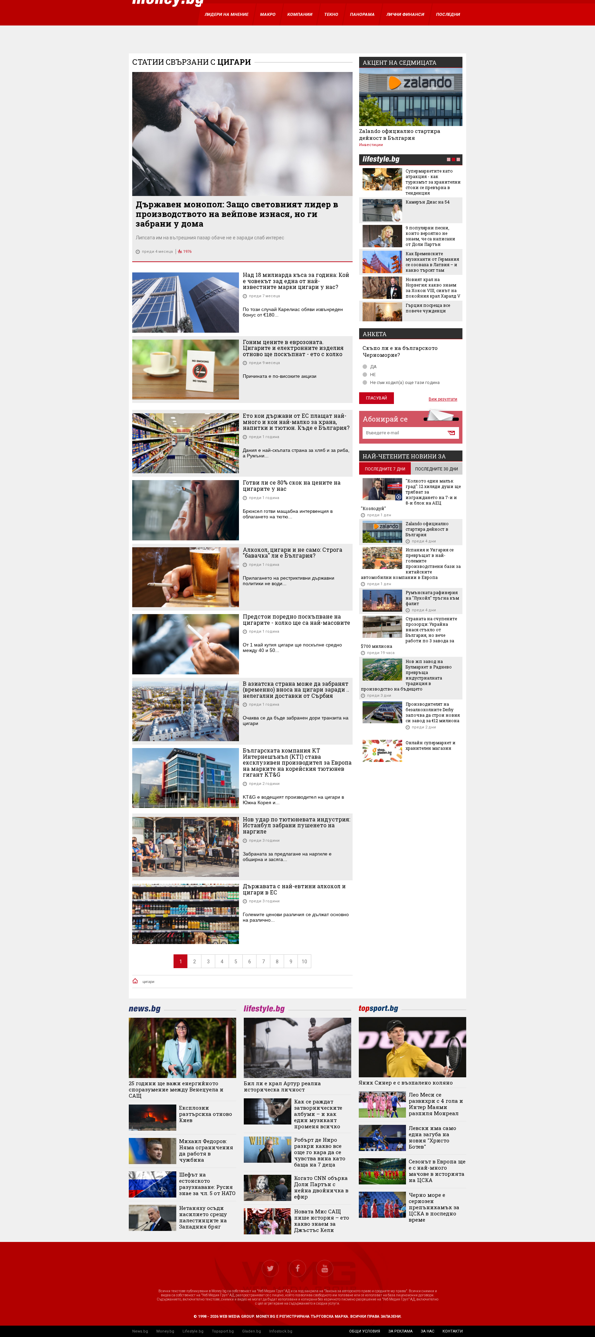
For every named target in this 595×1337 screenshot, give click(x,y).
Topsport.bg (223, 1331)
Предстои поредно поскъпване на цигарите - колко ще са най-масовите (296, 619)
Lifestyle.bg (192, 1331)
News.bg (140, 1331)
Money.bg (165, 1331)
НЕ (373, 374)
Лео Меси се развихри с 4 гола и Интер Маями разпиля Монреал (436, 1103)
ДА (373, 366)
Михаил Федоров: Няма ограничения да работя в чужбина (206, 1150)
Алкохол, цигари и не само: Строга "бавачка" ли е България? (292, 553)
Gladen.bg (251, 1331)
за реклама (400, 1331)
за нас (427, 1331)
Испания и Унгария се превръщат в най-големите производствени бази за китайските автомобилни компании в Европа (411, 563)
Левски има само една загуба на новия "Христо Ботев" (432, 1137)
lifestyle (381, 160)
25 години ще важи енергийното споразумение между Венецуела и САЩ (176, 1089)
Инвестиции (371, 145)
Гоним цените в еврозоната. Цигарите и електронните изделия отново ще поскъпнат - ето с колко (293, 348)
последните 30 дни (436, 469)
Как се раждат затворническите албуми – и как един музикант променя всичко (318, 1113)
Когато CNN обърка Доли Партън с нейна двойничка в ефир (321, 1187)
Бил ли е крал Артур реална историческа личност (282, 1086)
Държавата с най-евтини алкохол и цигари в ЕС (294, 889)
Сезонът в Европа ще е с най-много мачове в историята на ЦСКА (437, 1170)
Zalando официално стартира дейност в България (399, 134)
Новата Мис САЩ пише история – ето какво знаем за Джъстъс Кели (321, 1220)
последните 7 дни (385, 469)
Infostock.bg (280, 1331)
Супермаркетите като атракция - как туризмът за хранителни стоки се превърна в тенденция (433, 182)
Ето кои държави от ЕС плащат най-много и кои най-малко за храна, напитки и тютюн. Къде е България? (296, 422)
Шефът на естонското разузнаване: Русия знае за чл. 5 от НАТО (207, 1183)
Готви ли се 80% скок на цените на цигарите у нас (292, 485)
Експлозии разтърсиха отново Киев (205, 1114)
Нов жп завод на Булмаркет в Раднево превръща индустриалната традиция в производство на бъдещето (406, 675)
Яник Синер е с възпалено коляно (406, 1082)
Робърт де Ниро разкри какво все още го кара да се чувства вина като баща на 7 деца (319, 1152)
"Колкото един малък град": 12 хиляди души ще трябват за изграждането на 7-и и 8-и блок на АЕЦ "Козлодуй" (411, 494)
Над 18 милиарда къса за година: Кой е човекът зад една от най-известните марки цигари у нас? (296, 281)
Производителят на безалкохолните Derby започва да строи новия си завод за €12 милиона (433, 712)
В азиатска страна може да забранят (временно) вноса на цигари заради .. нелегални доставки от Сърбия (296, 690)
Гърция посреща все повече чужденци (428, 307)
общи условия (364, 1331)
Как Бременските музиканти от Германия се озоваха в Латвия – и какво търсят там (432, 262)
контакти (452, 1331)
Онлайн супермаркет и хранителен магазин (431, 745)
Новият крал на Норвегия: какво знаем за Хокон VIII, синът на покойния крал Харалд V (433, 288)
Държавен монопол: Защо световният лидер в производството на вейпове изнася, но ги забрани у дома (237, 214)
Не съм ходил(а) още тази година (405, 382)
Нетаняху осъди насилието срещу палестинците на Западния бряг (203, 1217)
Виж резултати (443, 399)
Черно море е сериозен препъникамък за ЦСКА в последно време (434, 1207)
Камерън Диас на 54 (428, 202)
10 (304, 961)
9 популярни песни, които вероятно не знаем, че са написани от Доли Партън (430, 236)
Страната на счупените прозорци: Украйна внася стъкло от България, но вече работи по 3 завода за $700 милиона (409, 632)
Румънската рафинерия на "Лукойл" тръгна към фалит (432, 598)
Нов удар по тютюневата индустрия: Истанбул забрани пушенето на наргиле (296, 825)
